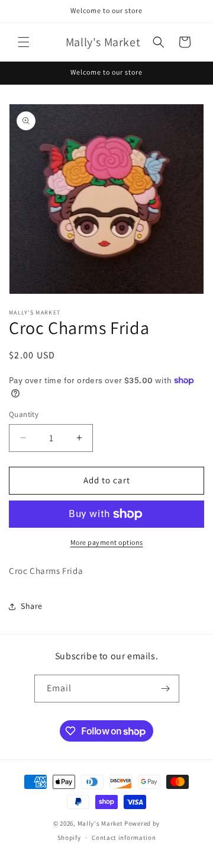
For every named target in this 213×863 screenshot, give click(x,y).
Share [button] (32, 606)
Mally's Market (100, 823)
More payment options (106, 542)
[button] (24, 42)
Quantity (23, 414)
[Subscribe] (166, 688)
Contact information (124, 837)
